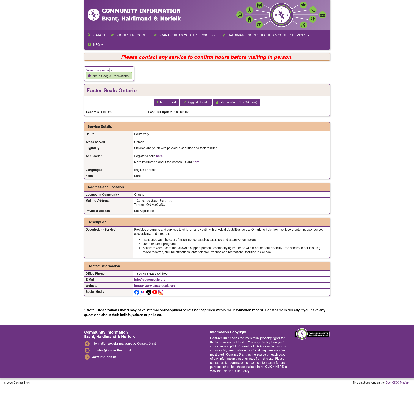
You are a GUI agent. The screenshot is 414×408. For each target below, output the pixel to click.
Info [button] (96, 44)
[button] (109, 75)
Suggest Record (130, 35)
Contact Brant (220, 338)
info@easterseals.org (150, 279)
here (159, 156)
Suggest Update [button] (197, 102)
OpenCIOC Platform (398, 382)
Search (98, 35)
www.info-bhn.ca (104, 356)
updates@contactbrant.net (111, 350)
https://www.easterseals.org (154, 285)
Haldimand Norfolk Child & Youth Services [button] (267, 35)
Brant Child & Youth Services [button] (185, 35)
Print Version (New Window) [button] (237, 102)
